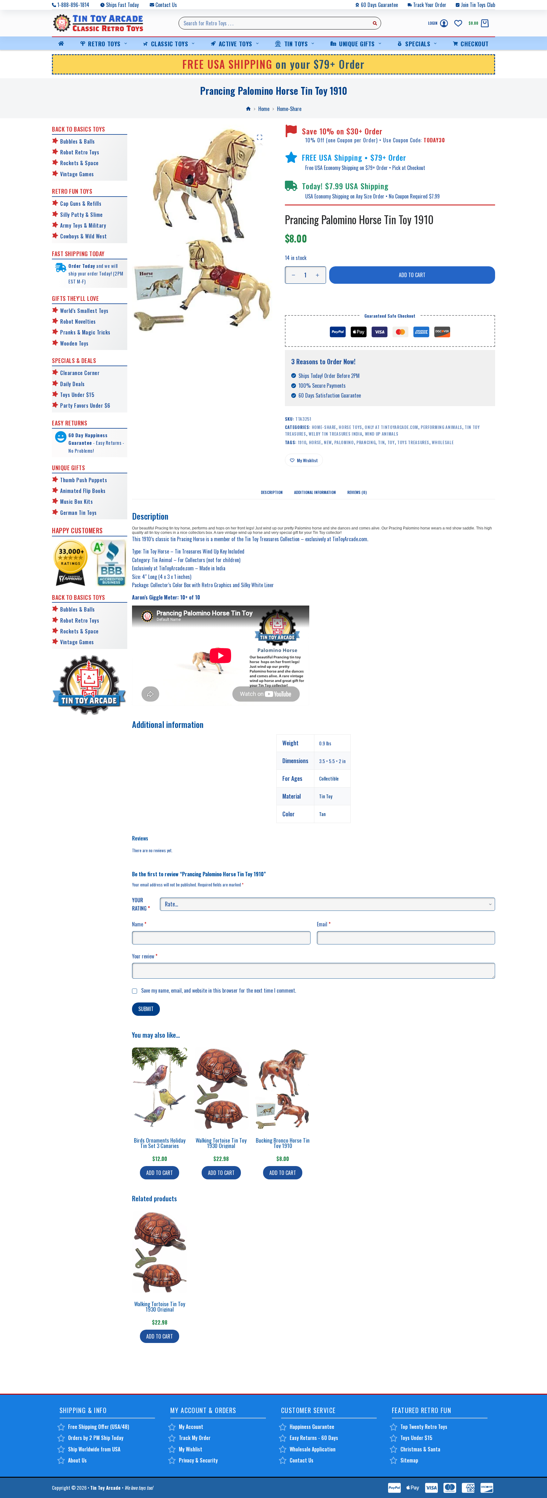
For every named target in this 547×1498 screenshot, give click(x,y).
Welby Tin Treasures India (335, 434)
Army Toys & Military (83, 225)
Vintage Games (77, 174)
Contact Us (166, 5)
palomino (344, 442)
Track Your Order (429, 5)
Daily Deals (72, 384)
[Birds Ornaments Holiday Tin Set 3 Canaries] (159, 780)
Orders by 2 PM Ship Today (95, 1438)
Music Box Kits (76, 501)
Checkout (475, 43)
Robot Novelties (78, 321)
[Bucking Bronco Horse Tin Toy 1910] (283, 780)
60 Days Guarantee (379, 5)
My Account (191, 1426)
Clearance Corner (79, 373)
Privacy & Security (198, 1460)
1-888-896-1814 (73, 5)
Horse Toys (350, 427)
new (328, 442)
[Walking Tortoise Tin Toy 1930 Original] (221, 780)
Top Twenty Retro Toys (423, 1426)
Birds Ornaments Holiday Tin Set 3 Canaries (159, 834)
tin (381, 442)
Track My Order (195, 1438)
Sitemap (409, 1460)
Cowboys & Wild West (83, 236)
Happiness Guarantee (312, 1426)
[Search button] (375, 23)
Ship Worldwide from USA (94, 1449)
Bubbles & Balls (77, 141)
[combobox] (274, 23)
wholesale (443, 442)
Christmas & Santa (420, 1449)
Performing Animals (441, 427)
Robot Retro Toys (79, 152)
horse (315, 442)
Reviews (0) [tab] (357, 492)
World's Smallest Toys (84, 311)
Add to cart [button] (159, 864)
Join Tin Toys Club (478, 5)
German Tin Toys (78, 512)
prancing (365, 442)
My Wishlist (190, 1449)
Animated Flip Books (83, 491)
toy (391, 442)
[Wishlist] (458, 23)
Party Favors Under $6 (85, 405)
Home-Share (324, 427)
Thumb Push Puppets (83, 480)
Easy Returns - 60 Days (314, 1438)
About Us (77, 1460)
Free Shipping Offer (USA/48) (98, 1426)
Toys (83, 343)
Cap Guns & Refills (80, 203)
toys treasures (413, 442)
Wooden (68, 343)
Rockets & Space (79, 163)
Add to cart (412, 275)
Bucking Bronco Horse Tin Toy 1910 (283, 834)
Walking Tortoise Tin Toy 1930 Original (221, 834)
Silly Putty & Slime (81, 214)
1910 (302, 442)
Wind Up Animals (382, 434)
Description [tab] (272, 492)
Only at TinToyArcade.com (391, 427)
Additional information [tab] (315, 492)
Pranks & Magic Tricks (85, 332)
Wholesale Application (313, 1449)
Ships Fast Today (122, 5)
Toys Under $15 (77, 395)
